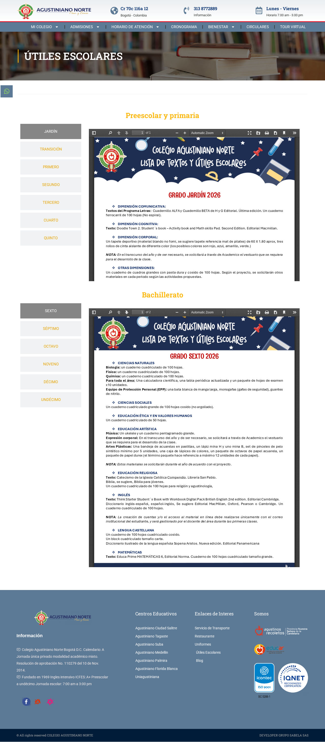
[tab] (50, 131)
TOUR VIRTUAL (293, 27)
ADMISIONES (81, 27)
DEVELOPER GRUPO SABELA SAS (283, 735)
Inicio (22, 87)
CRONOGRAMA (184, 27)
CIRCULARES (258, 27)
